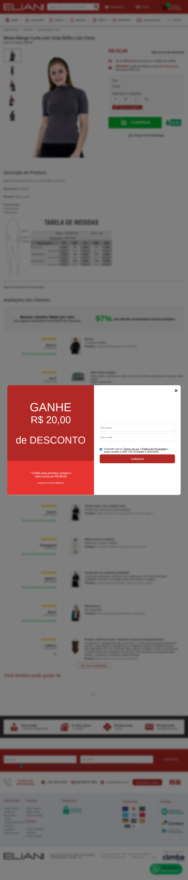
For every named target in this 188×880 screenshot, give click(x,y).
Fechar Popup (176, 390)
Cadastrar (137, 458)
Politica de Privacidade (154, 449)
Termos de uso (131, 449)
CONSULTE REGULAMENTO (50, 483)
